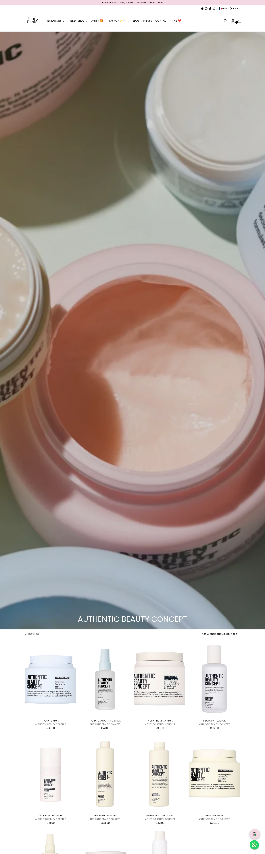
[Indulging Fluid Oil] (214, 679)
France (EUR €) (230, 8)
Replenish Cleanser (105, 815)
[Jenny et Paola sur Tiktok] (210, 8)
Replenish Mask (214, 815)
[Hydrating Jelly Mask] (159, 679)
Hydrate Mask (50, 720)
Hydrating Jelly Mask (160, 720)
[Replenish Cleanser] (105, 773)
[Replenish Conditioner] (159, 773)
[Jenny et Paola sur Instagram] (206, 8)
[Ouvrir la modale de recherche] (225, 21)
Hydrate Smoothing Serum (105, 720)
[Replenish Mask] (214, 773)
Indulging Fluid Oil (214, 720)
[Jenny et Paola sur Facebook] (202, 8)
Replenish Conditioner (159, 815)
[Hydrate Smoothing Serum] (105, 679)
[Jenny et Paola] (32, 20)
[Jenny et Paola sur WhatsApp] (214, 8)
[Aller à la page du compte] (232, 21)
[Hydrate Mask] (50, 679)
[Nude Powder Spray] (50, 773)
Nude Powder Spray (50, 815)
